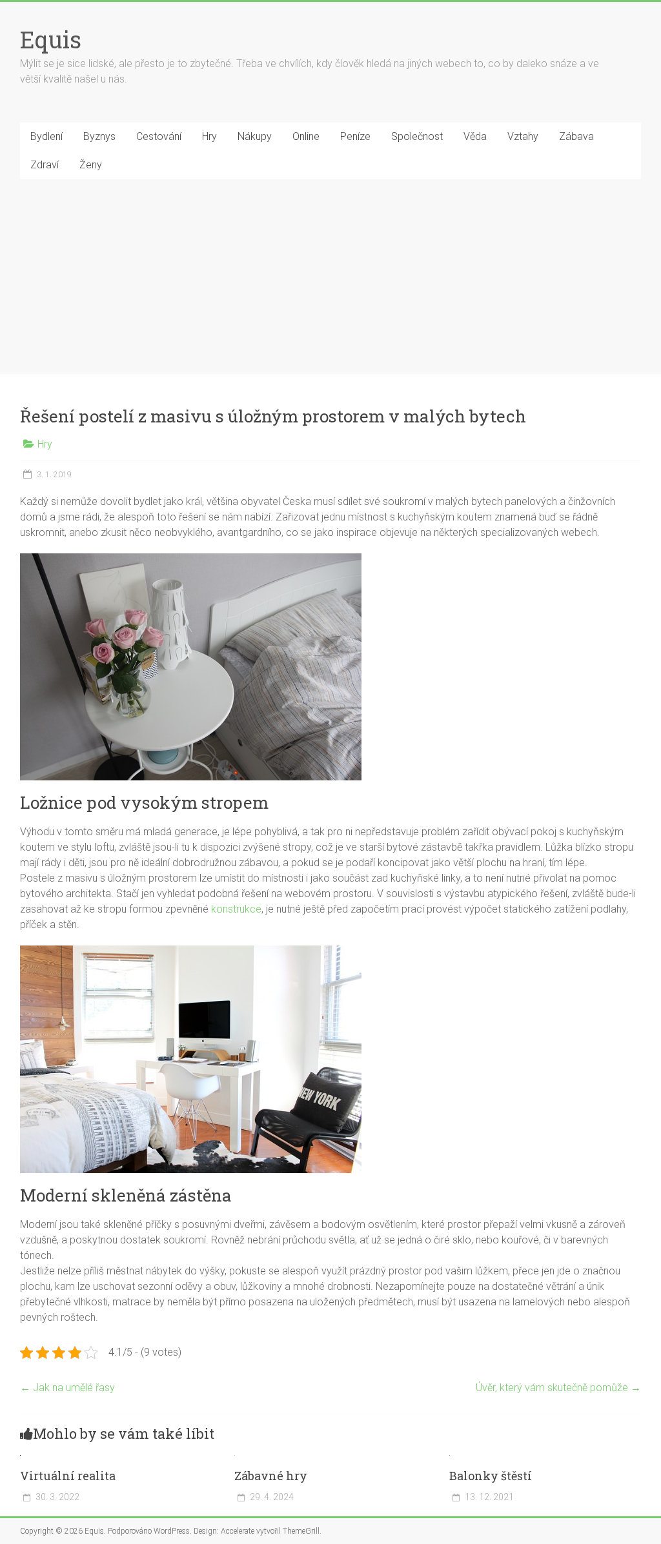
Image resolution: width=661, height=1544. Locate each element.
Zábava (576, 136)
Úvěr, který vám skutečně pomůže (558, 1387)
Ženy (90, 165)
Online (306, 136)
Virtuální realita (68, 1475)
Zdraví (44, 165)
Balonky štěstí (490, 1475)
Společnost (417, 136)
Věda (475, 136)
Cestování (158, 136)
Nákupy (255, 136)
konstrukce (234, 909)
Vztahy (522, 136)
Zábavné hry (270, 1475)
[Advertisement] (330, 276)
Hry (209, 136)
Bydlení (46, 136)
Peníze (355, 136)
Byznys (99, 136)
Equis (50, 39)
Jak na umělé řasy (67, 1387)
